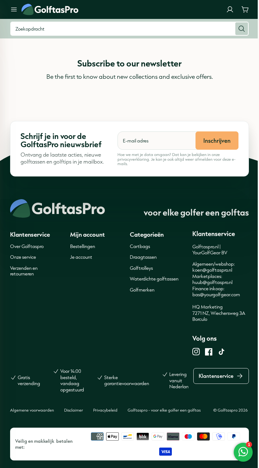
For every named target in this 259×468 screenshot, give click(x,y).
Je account (81, 257)
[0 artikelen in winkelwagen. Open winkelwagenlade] (245, 9)
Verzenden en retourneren (24, 271)
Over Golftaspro (27, 246)
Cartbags (140, 246)
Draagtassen (143, 257)
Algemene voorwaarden (32, 410)
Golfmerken (142, 290)
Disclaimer (73, 410)
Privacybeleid (105, 410)
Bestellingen (82, 246)
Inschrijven (217, 140)
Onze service (23, 257)
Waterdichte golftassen (154, 279)
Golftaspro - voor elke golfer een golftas (164, 410)
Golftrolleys (141, 268)
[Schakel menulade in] (13, 9)
